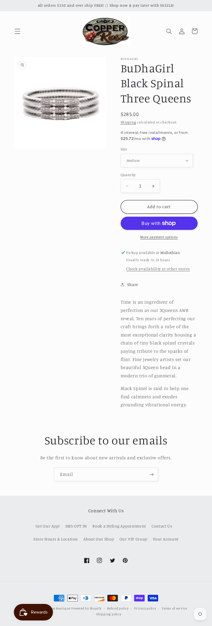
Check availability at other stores (158, 268)
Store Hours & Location (55, 539)
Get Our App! (48, 526)
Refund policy (118, 608)
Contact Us (162, 526)
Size (124, 149)
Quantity (128, 175)
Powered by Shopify (86, 608)
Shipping (128, 122)
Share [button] (132, 284)
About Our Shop (98, 539)
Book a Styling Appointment (119, 526)
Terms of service (174, 608)
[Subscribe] (151, 474)
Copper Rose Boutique (53, 608)
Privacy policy (145, 608)
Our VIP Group (133, 539)
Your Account (166, 539)
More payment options (159, 237)
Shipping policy (108, 614)
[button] (17, 31)
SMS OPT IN (76, 526)
